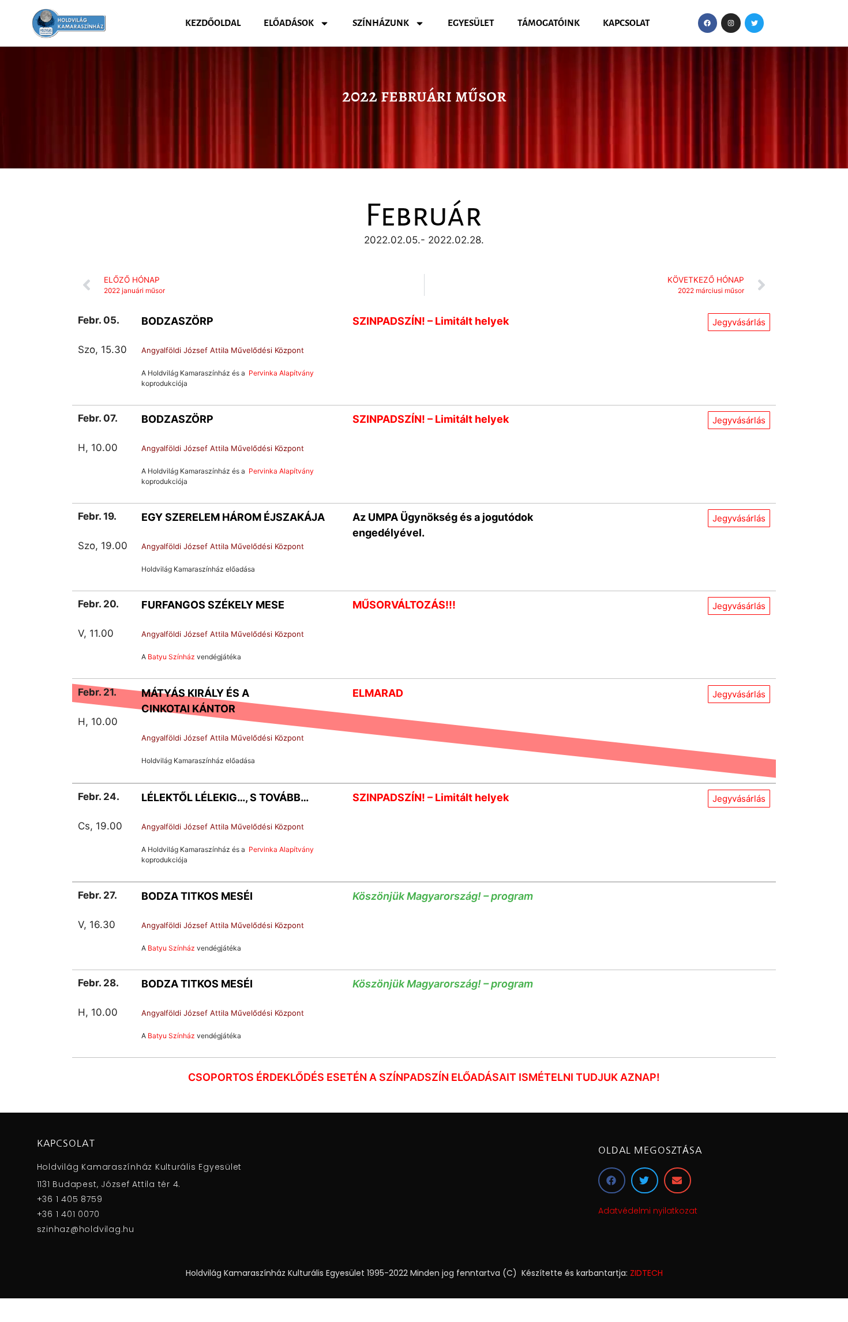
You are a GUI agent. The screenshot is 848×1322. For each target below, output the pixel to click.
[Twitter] (754, 23)
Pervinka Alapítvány (281, 373)
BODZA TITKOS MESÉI (197, 896)
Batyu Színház (171, 656)
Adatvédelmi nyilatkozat (647, 1210)
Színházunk (380, 23)
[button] (611, 1180)
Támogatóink (548, 23)
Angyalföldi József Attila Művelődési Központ (222, 350)
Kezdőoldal (213, 23)
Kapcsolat (626, 23)
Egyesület (471, 23)
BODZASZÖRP (177, 321)
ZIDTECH (646, 1273)
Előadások (289, 23)
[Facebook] (708, 23)
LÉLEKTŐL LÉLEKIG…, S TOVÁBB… (225, 797)
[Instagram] (731, 23)
